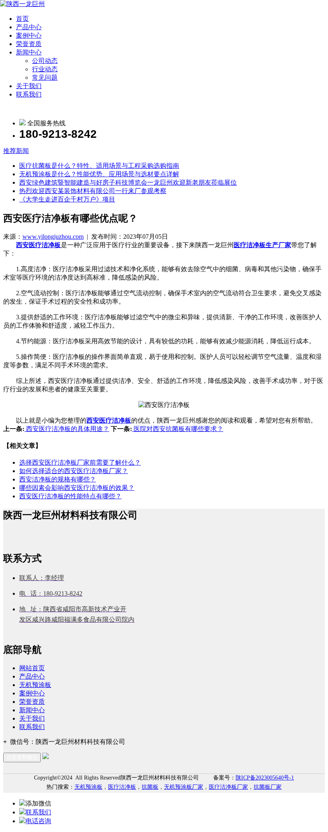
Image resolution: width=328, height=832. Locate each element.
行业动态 (45, 69)
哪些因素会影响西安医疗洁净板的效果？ (76, 487)
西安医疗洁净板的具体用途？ (66, 428)
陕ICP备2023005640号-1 (265, 778)
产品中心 (29, 27)
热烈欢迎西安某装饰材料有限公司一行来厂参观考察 (92, 190)
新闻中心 (29, 52)
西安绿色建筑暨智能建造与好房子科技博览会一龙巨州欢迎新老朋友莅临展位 (128, 182)
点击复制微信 (22, 757)
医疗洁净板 (122, 787)
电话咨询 (38, 821)
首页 (22, 18)
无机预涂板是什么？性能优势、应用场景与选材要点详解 (99, 174)
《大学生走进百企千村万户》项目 (67, 199)
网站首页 (32, 668)
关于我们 (29, 86)
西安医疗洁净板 (38, 245)
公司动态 (45, 60)
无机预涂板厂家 (183, 787)
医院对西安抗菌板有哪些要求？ (177, 428)
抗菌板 (150, 787)
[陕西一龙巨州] (22, 3)
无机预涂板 (35, 684)
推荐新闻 (16, 150)
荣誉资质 (29, 43)
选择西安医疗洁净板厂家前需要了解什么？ (80, 462)
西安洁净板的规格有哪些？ (57, 479)
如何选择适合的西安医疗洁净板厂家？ (73, 470)
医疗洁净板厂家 (228, 787)
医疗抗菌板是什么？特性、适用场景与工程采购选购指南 (99, 165)
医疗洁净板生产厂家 (262, 245)
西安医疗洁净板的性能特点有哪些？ (70, 496)
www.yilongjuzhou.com (53, 236)
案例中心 (29, 35)
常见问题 (45, 77)
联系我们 (29, 94)
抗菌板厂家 (268, 787)
